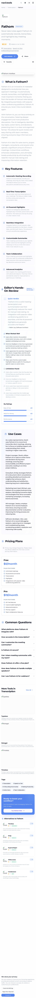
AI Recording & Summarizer (10, 50)
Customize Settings (8, 988)
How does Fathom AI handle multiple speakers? (16, 669)
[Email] (33, 61)
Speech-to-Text (17, 48)
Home (3, 7)
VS (32, 823)
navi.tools (6, 2)
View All (28, 690)
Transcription (12, 7)
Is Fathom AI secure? (10, 650)
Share (26, 56)
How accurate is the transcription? (15, 637)
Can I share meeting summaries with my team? (16, 656)
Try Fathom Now (16, 810)
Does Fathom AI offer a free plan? (15, 663)
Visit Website (8, 56)
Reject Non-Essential (8, 991)
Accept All (8, 995)
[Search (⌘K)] (21, 2)
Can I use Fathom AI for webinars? (15, 676)
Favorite (9, 62)
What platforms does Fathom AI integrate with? (14, 630)
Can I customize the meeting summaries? (13, 643)
